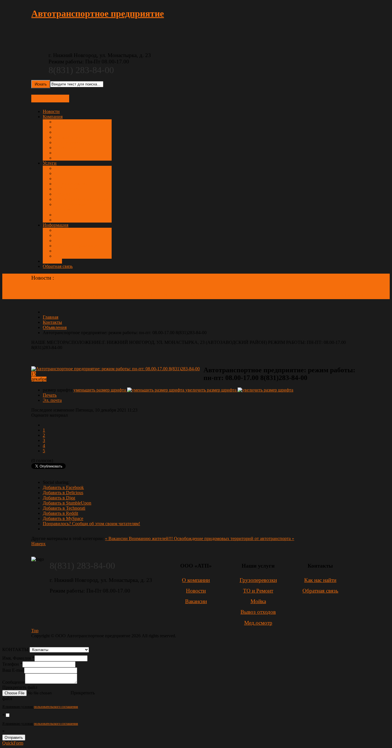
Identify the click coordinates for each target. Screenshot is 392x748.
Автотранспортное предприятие (97, 13)
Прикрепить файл (19, 687)
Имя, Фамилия (18, 658)
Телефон (12, 664)
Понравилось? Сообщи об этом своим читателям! (91, 523)
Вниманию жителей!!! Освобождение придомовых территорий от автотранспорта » (211, 538)
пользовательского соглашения (56, 707)
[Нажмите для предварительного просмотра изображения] (117, 368)
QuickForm (12, 743)
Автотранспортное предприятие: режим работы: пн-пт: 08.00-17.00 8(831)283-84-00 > (134, 295)
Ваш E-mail (13, 670)
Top (34, 630)
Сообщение (13, 682)
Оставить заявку (50, 98)
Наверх (38, 543)
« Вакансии (117, 538)
